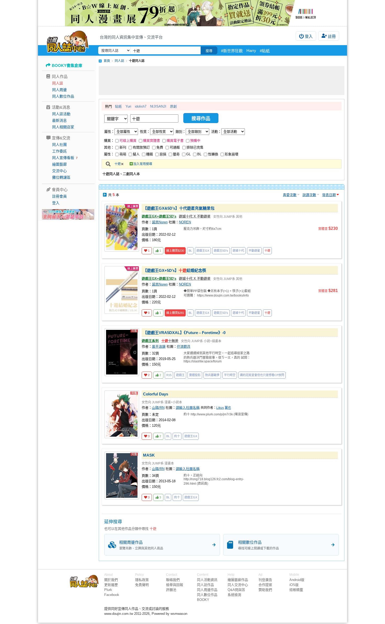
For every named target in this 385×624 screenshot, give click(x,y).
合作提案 (265, 585)
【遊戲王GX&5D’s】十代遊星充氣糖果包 (178, 208)
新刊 (122, 147)
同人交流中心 (238, 585)
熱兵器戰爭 (212, 375)
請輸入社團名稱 (188, 408)
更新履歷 (111, 585)
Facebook (111, 595)
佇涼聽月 (183, 346)
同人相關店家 (63, 127)
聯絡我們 (173, 580)
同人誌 (57, 83)
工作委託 (59, 151)
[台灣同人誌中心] (67, 40)
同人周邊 (59, 90)
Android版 (296, 580)
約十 (177, 436)
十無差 (169, 341)
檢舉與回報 (174, 585)
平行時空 (229, 375)
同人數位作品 (63, 96)
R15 (169, 375)
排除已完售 (195, 147)
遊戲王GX (202, 250)
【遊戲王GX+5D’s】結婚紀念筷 (174, 270)
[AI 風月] (68, 216)
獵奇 (176, 154)
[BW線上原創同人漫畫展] (192, 13)
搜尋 (209, 51)
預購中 (195, 140)
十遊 (117, 164)
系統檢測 (234, 595)
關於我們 (111, 580)
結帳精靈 (296, 590)
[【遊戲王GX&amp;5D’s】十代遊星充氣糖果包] (121, 228)
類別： (180, 132)
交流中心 (59, 171)
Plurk (108, 590)
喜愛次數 (289, 195)
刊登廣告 (265, 580)
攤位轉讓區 (61, 177)
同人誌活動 (61, 114)
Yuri (128, 106)
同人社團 (59, 144)
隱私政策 (142, 580)
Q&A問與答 (236, 590)
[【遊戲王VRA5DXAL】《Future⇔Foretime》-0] (121, 352)
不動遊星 (254, 250)
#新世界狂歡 (232, 51)
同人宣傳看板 (63, 158)
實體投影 (195, 375)
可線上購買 (127, 140)
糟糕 (149, 154)
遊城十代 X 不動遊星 (195, 216)
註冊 (332, 36)
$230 (175, 250)
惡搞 (163, 154)
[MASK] (121, 475)
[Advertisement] (221, 80)
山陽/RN (158, 408)
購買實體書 (151, 140)
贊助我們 (265, 590)
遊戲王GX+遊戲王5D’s (159, 216)
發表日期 (329, 195)
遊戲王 (180, 375)
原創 (173, 106)
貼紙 (118, 106)
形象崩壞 (231, 154)
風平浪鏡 (159, 346)
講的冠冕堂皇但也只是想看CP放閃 (262, 375)
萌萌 (122, 154)
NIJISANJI (158, 106)
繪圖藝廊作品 (238, 580)
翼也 (228, 408)
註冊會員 (59, 196)
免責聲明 (142, 585)
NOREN (185, 222)
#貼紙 (265, 51)
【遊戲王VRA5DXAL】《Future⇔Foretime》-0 (184, 332)
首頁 (107, 61)
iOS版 (294, 585)
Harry (251, 50)
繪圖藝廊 (59, 164)
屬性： (109, 132)
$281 (175, 312)
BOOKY (203, 600)
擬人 (136, 154)
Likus (220, 408)
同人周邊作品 (207, 590)
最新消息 (59, 120)
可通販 (175, 147)
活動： (216, 132)
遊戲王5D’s (221, 250)
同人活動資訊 (207, 580)
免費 (159, 147)
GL (188, 154)
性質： (145, 132)
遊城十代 (238, 250)
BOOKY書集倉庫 (67, 65)
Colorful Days (155, 394)
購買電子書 (175, 140)
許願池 (171, 590)
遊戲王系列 (150, 341)
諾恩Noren (160, 222)
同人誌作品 (205, 585)
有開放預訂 (141, 147)
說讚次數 (309, 195)
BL (199, 154)
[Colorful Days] (121, 414)
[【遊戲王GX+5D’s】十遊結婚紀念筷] (121, 290)
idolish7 (140, 106)
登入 (309, 36)
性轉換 (213, 154)
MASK (149, 455)
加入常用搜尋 (142, 164)
